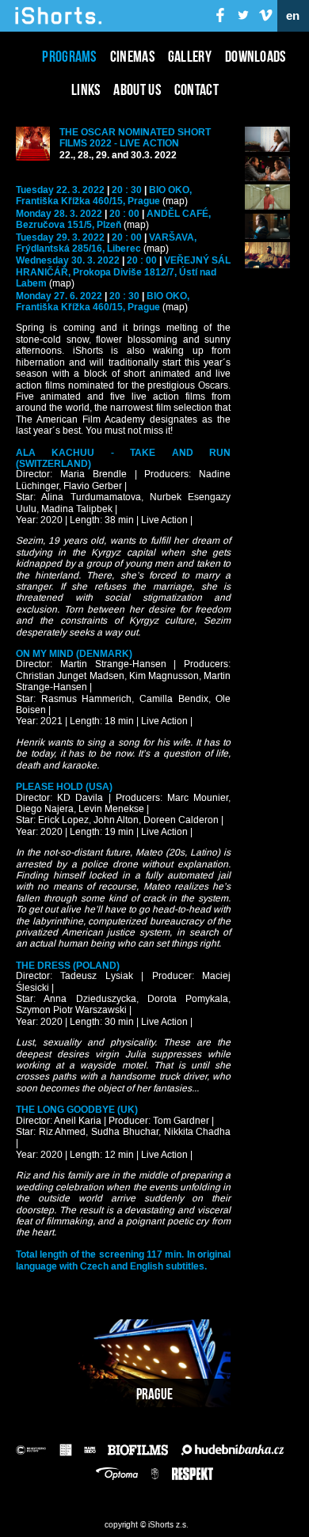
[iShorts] (58, 25)
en (293, 16)
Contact (196, 89)
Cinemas (132, 56)
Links (86, 89)
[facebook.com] (221, 15)
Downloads (255, 56)
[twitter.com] (243, 15)
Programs (69, 56)
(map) (175, 201)
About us (136, 89)
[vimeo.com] (265, 15)
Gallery (190, 56)
